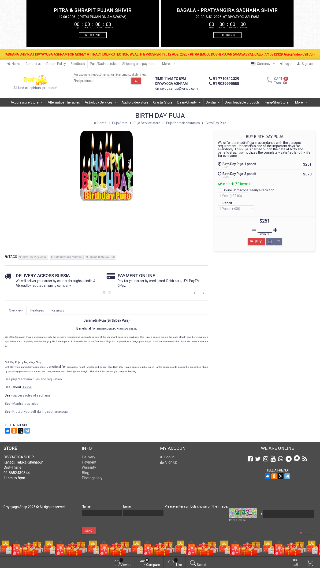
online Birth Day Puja (102, 257)
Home (16, 64)
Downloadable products (242, 102)
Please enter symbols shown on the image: (196, 506)
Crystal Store (162, 102)
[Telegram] (27, 431)
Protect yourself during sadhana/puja (40, 411)
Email (127, 506)
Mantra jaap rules (25, 403)
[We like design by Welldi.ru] (301, 534)
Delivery (88, 457)
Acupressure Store (25, 102)
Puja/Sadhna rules (103, 64)
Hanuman (122, 74)
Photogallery (92, 478)
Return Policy (56, 64)
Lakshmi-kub (138, 74)
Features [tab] (37, 310)
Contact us (33, 64)
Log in (287, 64)
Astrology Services (98, 102)
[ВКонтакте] (7, 431)
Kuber (95, 74)
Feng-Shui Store (277, 102)
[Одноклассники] (14, 431)
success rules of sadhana (31, 395)
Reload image (237, 520)
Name (86, 506)
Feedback (78, 64)
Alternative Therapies (64, 102)
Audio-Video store (135, 102)
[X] (20, 431)
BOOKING (92, 35)
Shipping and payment (139, 64)
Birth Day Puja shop (34, 257)
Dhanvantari (107, 74)
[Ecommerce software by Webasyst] (309, 533)
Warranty (89, 467)
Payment (89, 462)
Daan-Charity (187, 102)
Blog (85, 473)
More (166, 64)
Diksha (211, 102)
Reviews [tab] (58, 310)
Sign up (307, 64)
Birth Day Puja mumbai (68, 257)
